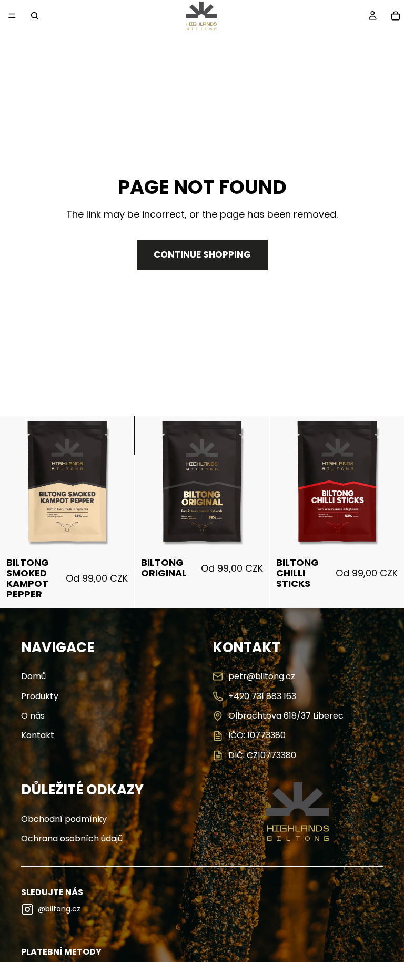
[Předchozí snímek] (22, 484)
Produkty (39, 696)
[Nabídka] (12, 16)
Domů (33, 676)
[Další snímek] (112, 484)
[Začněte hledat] (34, 15)
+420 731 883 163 (262, 696)
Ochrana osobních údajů (72, 839)
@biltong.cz (59, 909)
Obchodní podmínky (64, 819)
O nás (33, 716)
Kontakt (37, 735)
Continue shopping (202, 254)
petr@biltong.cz (261, 676)
